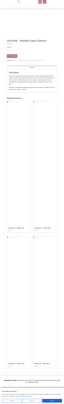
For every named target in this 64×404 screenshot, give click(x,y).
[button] (40, 2)
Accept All (52, 400)
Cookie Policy (28, 396)
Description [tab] (32, 67)
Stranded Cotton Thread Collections (30, 60)
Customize (11, 400)
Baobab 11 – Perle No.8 (42, 363)
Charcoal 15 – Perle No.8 (42, 228)
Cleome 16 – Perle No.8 (16, 228)
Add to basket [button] (19, 223)
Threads (42, 60)
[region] (32, 396)
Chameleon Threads (17, 60)
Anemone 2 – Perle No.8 (16, 363)
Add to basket (12, 56)
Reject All (32, 400)
